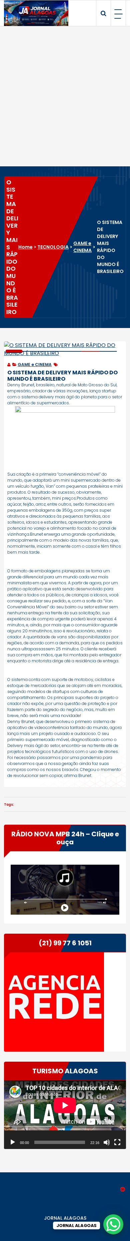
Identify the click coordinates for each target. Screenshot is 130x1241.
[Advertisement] (65, 96)
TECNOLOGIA (53, 247)
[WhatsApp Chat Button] (113, 1224)
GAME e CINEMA (82, 247)
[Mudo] (106, 1142)
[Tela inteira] (117, 1142)
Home (25, 247)
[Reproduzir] (12, 1142)
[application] (65, 1114)
